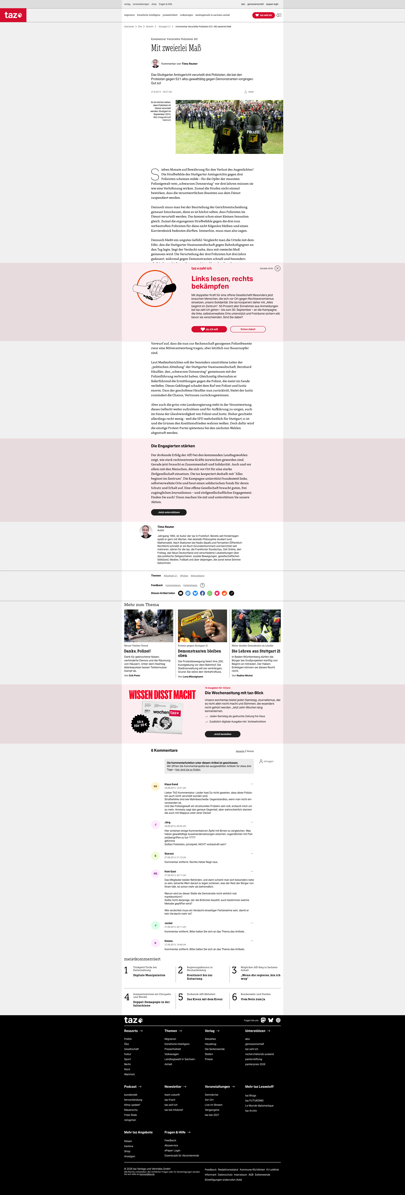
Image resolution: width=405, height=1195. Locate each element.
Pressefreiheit (173, 1049)
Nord (127, 1069)
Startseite (129, 26)
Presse (209, 1059)
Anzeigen (129, 1156)
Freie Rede (130, 1115)
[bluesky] (270, 1021)
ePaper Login (172, 1150)
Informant (211, 1174)
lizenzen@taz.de (147, 1174)
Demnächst (211, 1094)
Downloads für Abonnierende (182, 1155)
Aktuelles (210, 1039)
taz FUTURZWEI (254, 1100)
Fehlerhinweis (190, 585)
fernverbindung (133, 1099)
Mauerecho (131, 1110)
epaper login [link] (272, 4)
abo (247, 1039)
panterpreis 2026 (255, 1064)
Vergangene (212, 1110)
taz (133, 1020)
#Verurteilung (197, 575)
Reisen (128, 1141)
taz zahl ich (251, 1049)
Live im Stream (213, 1105)
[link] (130, 15)
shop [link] (154, 4)
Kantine (128, 1146)
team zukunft (172, 1094)
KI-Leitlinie (272, 1169)
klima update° (132, 1105)
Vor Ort (209, 1099)
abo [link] (243, 4)
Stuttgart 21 (165, 26)
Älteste (250, 751)
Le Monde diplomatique (259, 1105)
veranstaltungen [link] (141, 4)
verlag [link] (127, 4)
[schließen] (277, 268)
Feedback (170, 1140)
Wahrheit (129, 1074)
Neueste (240, 751)
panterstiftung (253, 1059)
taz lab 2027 (212, 1115)
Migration (170, 1039)
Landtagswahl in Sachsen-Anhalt (180, 1062)
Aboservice (171, 1145)
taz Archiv (251, 1110)
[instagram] (278, 1021)
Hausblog (210, 1044)
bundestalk (130, 1094)
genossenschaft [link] (255, 4)
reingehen (130, 1120)
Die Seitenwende (215, 1049)
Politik (128, 1039)
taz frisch (170, 1099)
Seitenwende (262, 1174)
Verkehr (150, 26)
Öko (140, 26)
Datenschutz (225, 1174)
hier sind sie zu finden (187, 769)
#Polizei (184, 575)
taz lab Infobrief (174, 1110)
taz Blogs (250, 1095)
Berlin (127, 1064)
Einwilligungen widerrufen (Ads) (223, 1179)
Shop (127, 1151)
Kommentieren (173, 585)
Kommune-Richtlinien (253, 1169)
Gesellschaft (131, 1049)
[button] (279, 15)
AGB (251, 1174)
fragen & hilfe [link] (165, 4)
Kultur (127, 1054)
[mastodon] (263, 1021)
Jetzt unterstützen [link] (169, 512)
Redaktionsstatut (228, 1169)
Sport (127, 1059)
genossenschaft (254, 1044)
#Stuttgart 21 (171, 575)
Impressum (241, 1174)
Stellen (209, 1054)
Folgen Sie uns (251, 1020)
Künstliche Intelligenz (177, 1044)
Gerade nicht (266, 268)
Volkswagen (172, 1054)
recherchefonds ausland (259, 1054)
